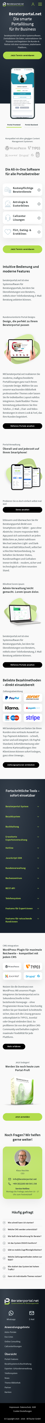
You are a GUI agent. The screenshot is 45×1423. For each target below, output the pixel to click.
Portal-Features (11, 1359)
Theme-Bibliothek (12, 1382)
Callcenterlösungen (13, 1346)
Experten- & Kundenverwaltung (18, 1368)
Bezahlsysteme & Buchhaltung (18, 1364)
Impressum (14, 1407)
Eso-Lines (9, 1337)
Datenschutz (25, 1407)
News (7, 1378)
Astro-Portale (10, 1332)
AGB (34, 1407)
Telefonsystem (11, 1373)
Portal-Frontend (13, 124)
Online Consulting (12, 1341)
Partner (8, 1387)
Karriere (8, 1392)
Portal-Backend (31, 124)
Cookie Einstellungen (22, 1411)
